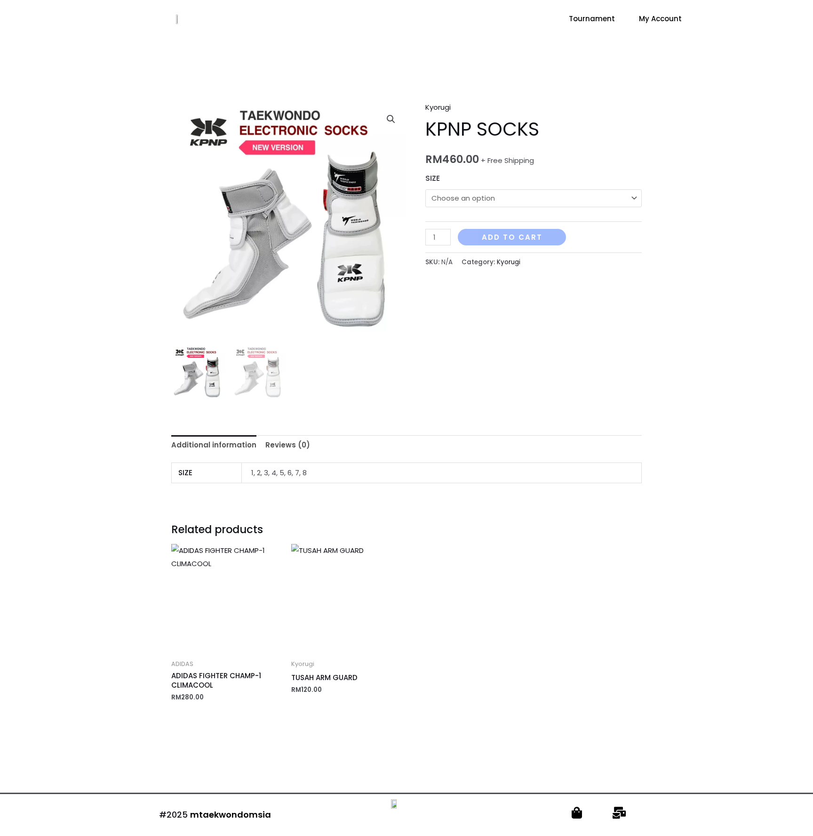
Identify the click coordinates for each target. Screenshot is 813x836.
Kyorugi (438, 107)
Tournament (592, 19)
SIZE (432, 178)
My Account (660, 19)
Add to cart (512, 237)
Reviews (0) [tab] (287, 445)
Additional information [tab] (213, 445)
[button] (391, 119)
